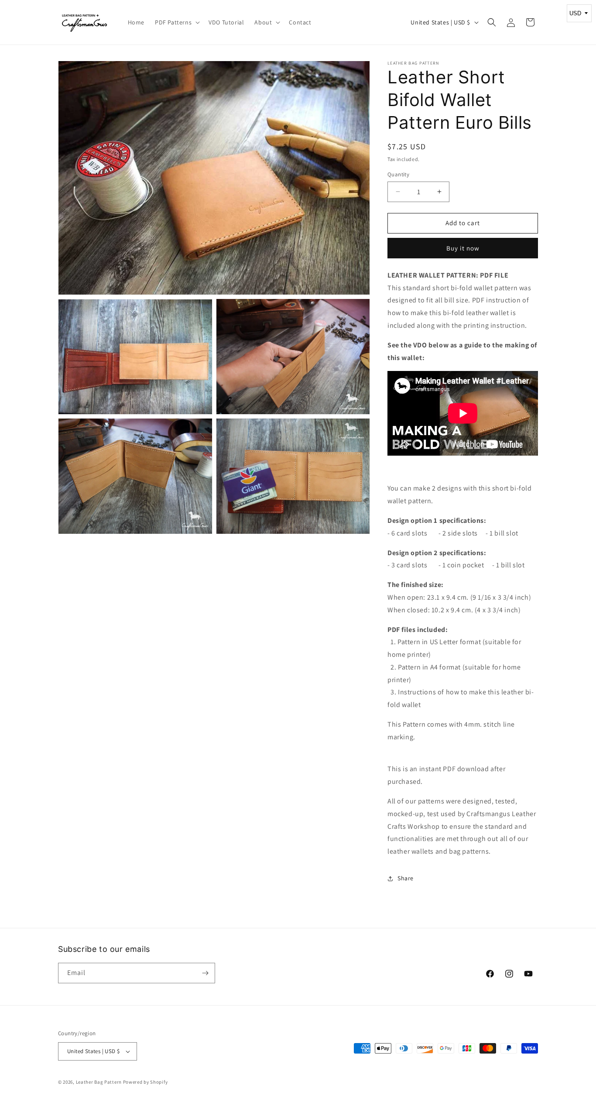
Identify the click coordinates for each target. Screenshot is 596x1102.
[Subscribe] (205, 973)
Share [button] (405, 878)
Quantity (398, 174)
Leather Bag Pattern (99, 1082)
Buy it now (463, 248)
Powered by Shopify (145, 1082)
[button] (176, 22)
